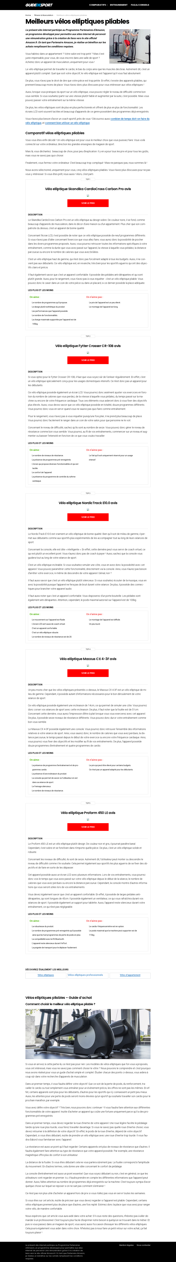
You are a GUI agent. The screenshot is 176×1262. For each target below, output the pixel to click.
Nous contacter (144, 1245)
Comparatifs (97, 4)
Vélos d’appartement (130, 975)
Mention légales (126, 1245)
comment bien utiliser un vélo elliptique (67, 122)
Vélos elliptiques (46, 975)
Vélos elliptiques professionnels (85, 974)
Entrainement (119, 4)
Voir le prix (88, 203)
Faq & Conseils (140, 4)
